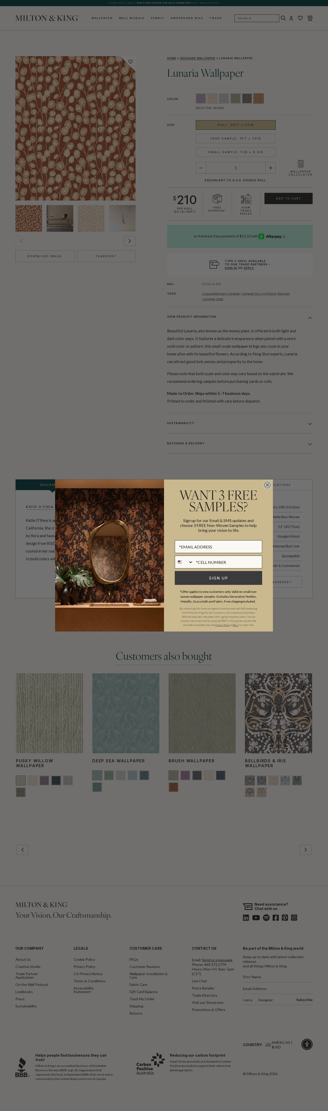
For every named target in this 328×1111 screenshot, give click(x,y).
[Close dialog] (267, 485)
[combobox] (184, 562)
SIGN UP (218, 578)
